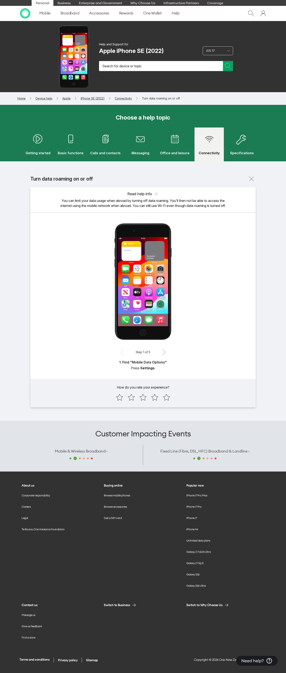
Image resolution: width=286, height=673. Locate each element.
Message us (28, 615)
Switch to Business (117, 605)
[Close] (251, 179)
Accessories (99, 13)
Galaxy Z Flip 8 (195, 563)
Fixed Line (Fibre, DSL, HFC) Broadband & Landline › (204, 451)
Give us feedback (32, 626)
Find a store (28, 637)
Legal (25, 518)
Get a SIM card (113, 518)
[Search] (228, 66)
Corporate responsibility (36, 495)
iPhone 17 (191, 518)
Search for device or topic (122, 66)
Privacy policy (67, 660)
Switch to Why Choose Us (204, 605)
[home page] (25, 13)
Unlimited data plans (198, 540)
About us (28, 485)
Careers (26, 506)
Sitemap (92, 660)
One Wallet (152, 13)
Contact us (29, 605)
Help (175, 13)
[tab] (38, 144)
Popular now (195, 485)
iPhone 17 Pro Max (196, 495)
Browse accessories (115, 506)
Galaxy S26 (193, 574)
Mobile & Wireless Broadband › (81, 451)
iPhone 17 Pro (194, 506)
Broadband (70, 13)
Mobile (44, 13)
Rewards (126, 13)
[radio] (119, 397)
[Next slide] (164, 352)
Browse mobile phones (117, 495)
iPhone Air (192, 529)
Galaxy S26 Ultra (196, 585)
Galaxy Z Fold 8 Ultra (198, 551)
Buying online (113, 485)
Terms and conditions (34, 660)
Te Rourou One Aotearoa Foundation (43, 529)
